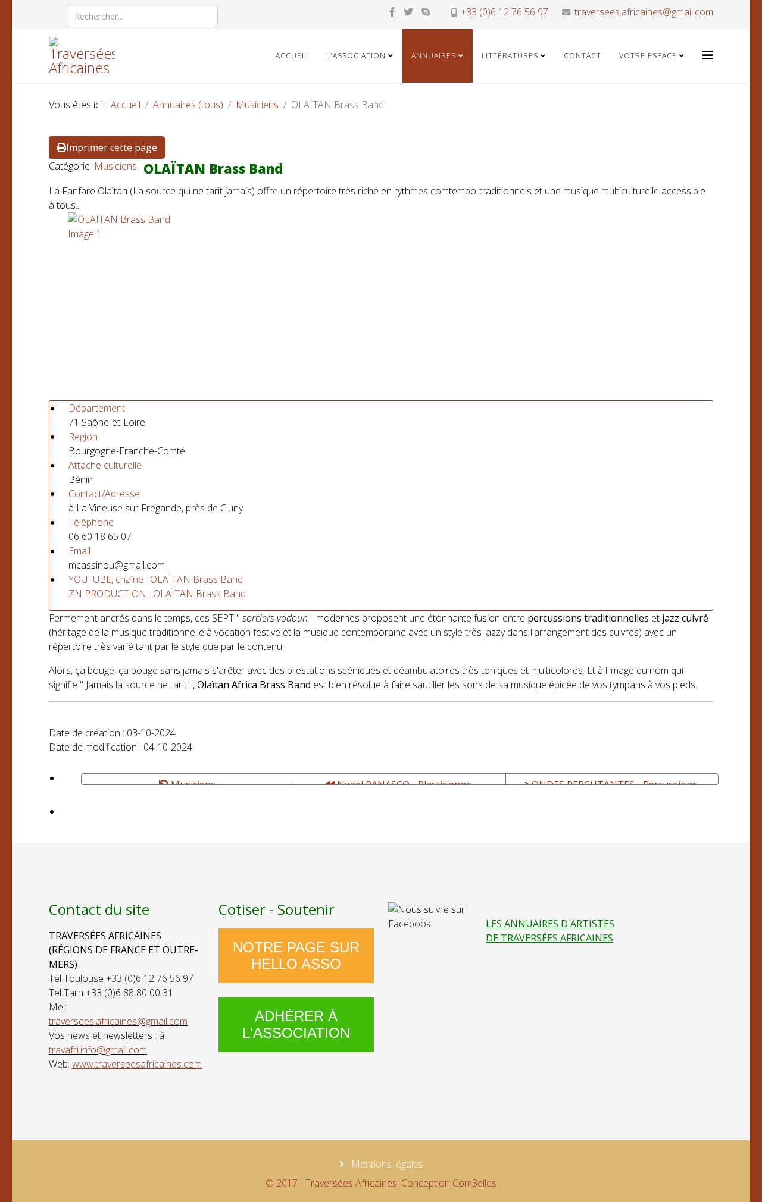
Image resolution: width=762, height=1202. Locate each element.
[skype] (425, 11)
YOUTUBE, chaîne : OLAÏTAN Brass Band (155, 579)
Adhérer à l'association (296, 1024)
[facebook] (392, 11)
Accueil (292, 56)
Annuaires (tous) (188, 104)
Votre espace (648, 56)
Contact (582, 56)
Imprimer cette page (111, 147)
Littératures (510, 56)
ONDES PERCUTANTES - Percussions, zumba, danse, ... (614, 781)
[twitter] (408, 11)
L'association (356, 56)
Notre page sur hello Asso (296, 955)
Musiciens (257, 104)
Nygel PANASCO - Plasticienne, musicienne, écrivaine (404, 781)
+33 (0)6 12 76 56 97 (504, 11)
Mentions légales (386, 1163)
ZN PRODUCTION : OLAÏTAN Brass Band (157, 593)
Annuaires (433, 56)
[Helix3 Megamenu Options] (707, 55)
